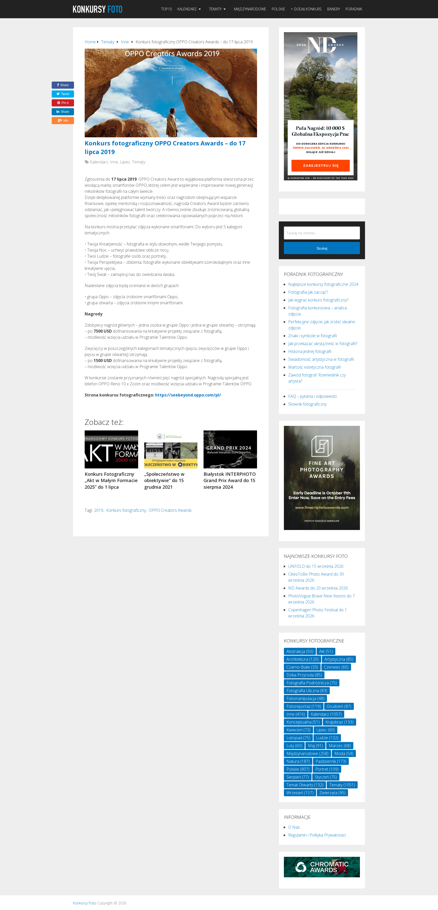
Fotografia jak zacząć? (308, 292)
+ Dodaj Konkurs (306, 9)
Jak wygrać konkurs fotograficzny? (318, 300)
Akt (326, 651)
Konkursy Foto (84, 903)
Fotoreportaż (303, 706)
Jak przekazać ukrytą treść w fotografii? (322, 343)
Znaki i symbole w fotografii (312, 335)
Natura (298, 761)
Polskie (278, 9)
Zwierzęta (332, 792)
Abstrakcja (299, 651)
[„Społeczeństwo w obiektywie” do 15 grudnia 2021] (171, 449)
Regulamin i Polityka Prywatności (317, 835)
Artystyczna (338, 659)
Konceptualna (303, 722)
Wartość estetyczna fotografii (314, 367)
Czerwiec (336, 667)
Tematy (215, 9)
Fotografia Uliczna (306, 690)
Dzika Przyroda (304, 675)
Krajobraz (339, 722)
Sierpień (297, 777)
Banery (333, 9)
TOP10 (166, 9)
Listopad (298, 738)
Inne (114, 162)
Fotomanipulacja (305, 698)
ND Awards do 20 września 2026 (318, 588)
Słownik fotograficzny (307, 404)
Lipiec (125, 162)
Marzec (340, 745)
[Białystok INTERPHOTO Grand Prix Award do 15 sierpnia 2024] (230, 449)
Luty (294, 745)
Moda (343, 753)
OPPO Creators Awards (170, 510)
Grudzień (339, 706)
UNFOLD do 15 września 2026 (315, 566)
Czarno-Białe (302, 667)
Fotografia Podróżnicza (311, 683)
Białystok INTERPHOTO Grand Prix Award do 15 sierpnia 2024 (230, 480)
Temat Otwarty (304, 785)
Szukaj (322, 248)
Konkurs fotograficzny (126, 510)
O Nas (294, 827)
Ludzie (327, 738)
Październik (331, 761)
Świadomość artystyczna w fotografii (321, 359)
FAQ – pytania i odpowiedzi (312, 396)
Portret (327, 769)
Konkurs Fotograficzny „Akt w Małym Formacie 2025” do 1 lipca (111, 480)
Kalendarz (187, 9)
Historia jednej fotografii (309, 351)
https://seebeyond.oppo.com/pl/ (188, 395)
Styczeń (326, 777)
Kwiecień (298, 730)
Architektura (302, 659)
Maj (315, 745)
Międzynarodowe (250, 9)
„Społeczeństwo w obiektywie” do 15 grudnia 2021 (164, 480)
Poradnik (353, 9)
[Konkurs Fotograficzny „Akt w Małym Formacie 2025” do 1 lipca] (111, 449)
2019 (98, 510)
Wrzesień (300, 792)
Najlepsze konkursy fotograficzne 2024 (323, 284)
